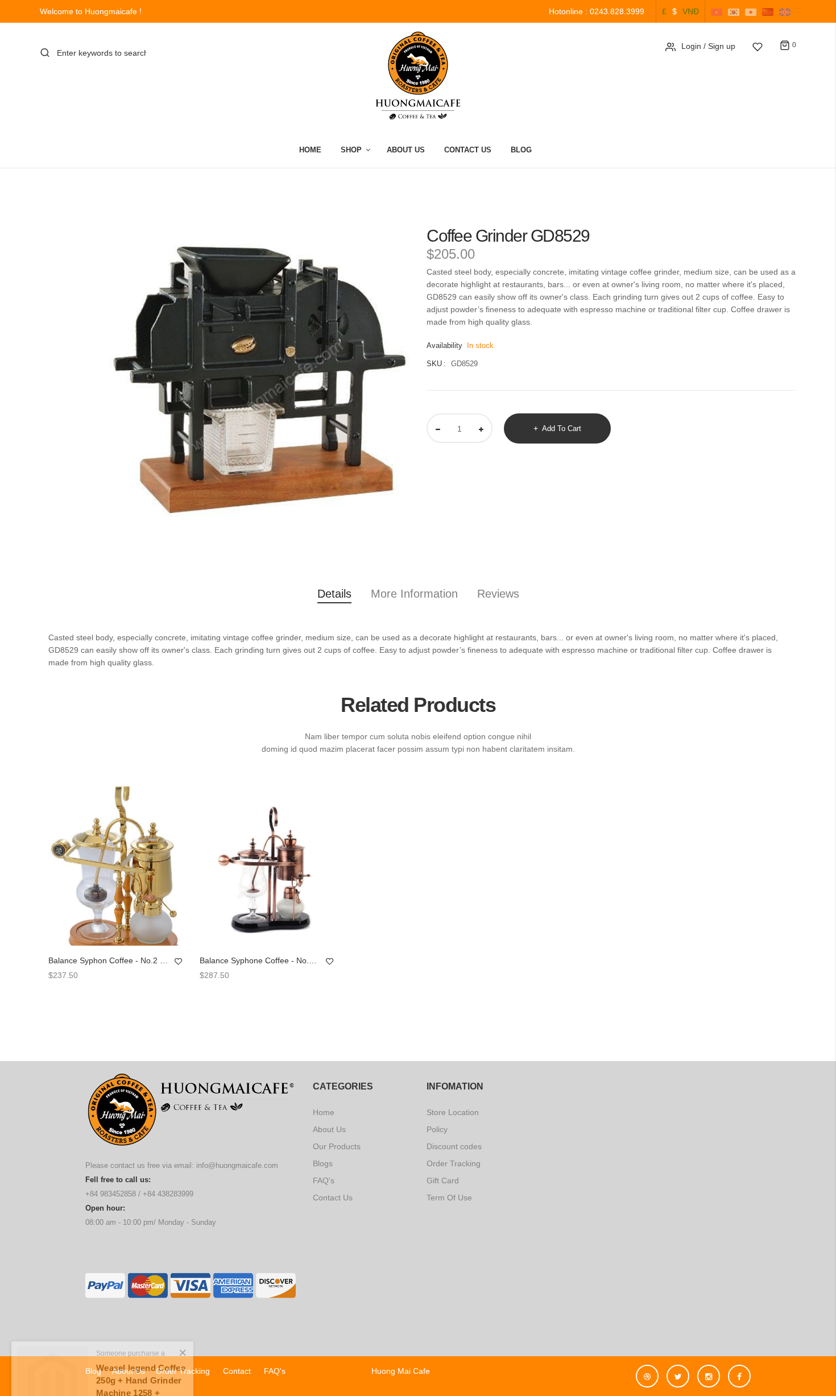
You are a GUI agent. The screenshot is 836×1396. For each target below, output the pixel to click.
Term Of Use (449, 1197)
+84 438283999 (168, 1194)
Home (310, 150)
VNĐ (690, 11)
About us (128, 1371)
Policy (437, 1129)
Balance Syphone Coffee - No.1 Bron (260, 960)
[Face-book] (739, 1371)
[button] (179, 962)
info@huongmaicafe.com (237, 1165)
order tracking (184, 1371)
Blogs (323, 1163)
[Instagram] (711, 1371)
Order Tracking (454, 1163)
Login (691, 46)
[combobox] (101, 52)
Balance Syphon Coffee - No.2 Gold (108, 960)
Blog (521, 150)
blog (93, 1371)
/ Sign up (719, 46)
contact (237, 1371)
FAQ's (323, 1180)
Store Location (453, 1112)
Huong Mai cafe (396, 1371)
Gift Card (443, 1180)
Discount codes (454, 1146)
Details (334, 593)
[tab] (334, 595)
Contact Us (467, 150)
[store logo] (418, 75)
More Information (414, 593)
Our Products (337, 1146)
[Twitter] (681, 1371)
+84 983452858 (110, 1194)
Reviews (498, 593)
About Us (406, 150)
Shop (351, 150)
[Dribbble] (650, 1371)
